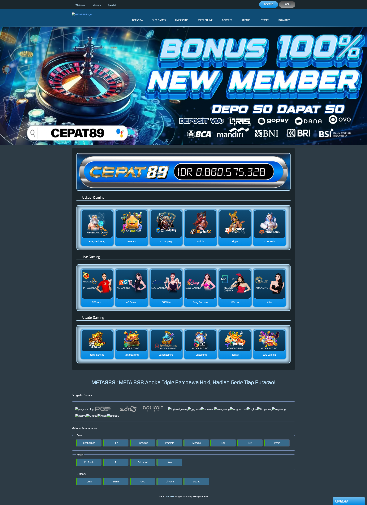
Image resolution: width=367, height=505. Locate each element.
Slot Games (159, 20)
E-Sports (227, 20)
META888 (170, 496)
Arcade (246, 20)
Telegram (96, 5)
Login (287, 4)
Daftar (268, 4)
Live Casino (181, 20)
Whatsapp (80, 5)
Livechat (112, 5)
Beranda (137, 20)
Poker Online (205, 20)
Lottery (264, 20)
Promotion (284, 20)
